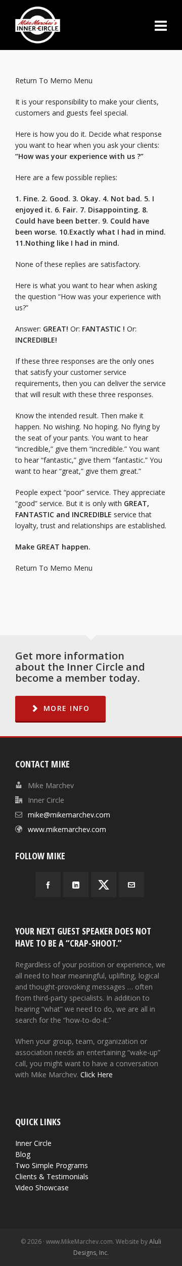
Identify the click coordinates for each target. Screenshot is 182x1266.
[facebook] (48, 884)
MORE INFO (66, 708)
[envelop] (131, 884)
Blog (22, 1154)
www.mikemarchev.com (67, 829)
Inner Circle (33, 1143)
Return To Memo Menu (54, 80)
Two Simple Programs (51, 1165)
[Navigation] (161, 25)
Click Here (96, 1074)
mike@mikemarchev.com (69, 814)
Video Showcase (42, 1187)
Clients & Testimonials (51, 1176)
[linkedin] (75, 884)
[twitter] (103, 884)
